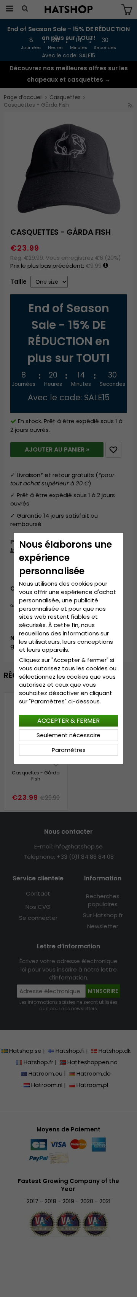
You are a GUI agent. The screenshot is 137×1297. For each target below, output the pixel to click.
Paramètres (69, 750)
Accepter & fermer (68, 720)
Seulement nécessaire (68, 735)
